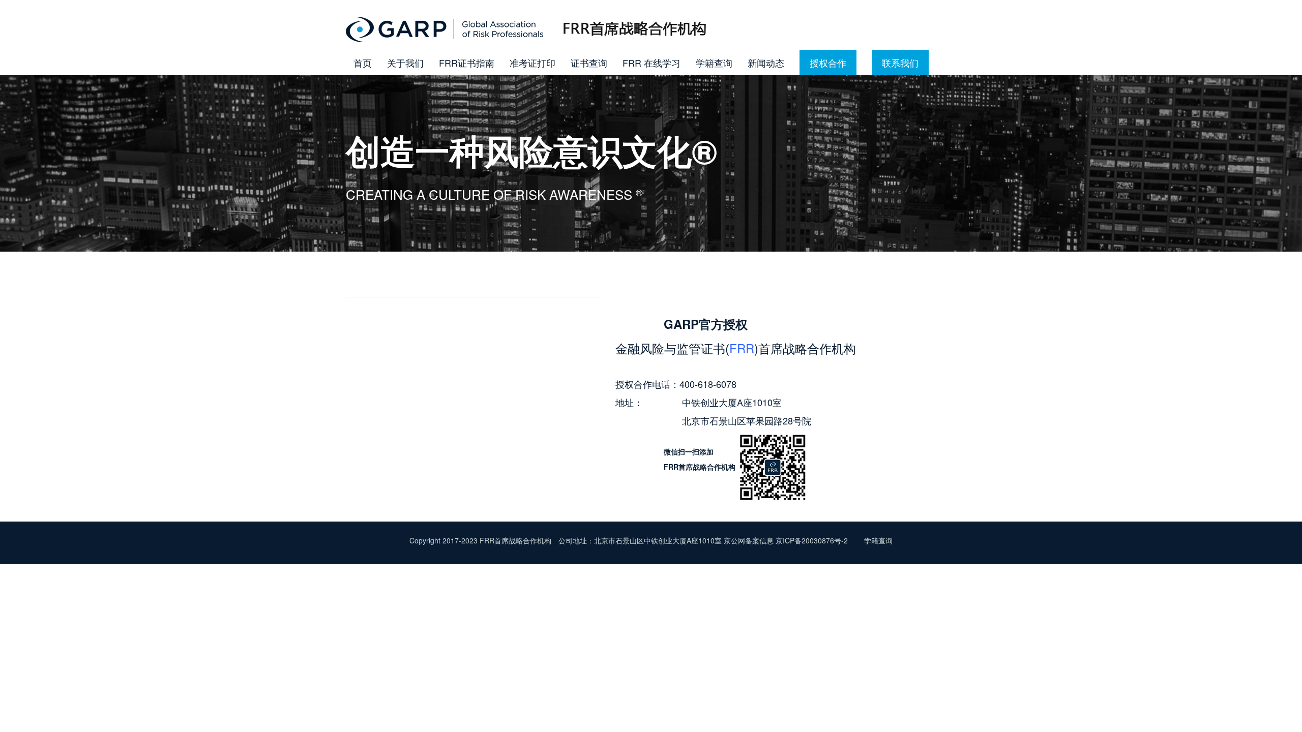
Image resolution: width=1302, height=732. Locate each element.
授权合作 (828, 62)
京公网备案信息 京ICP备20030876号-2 (787, 540)
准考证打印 (532, 62)
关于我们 (405, 62)
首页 (362, 62)
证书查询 (589, 62)
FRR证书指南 (466, 62)
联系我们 (900, 62)
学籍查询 (714, 62)
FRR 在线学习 (651, 62)
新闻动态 (766, 62)
